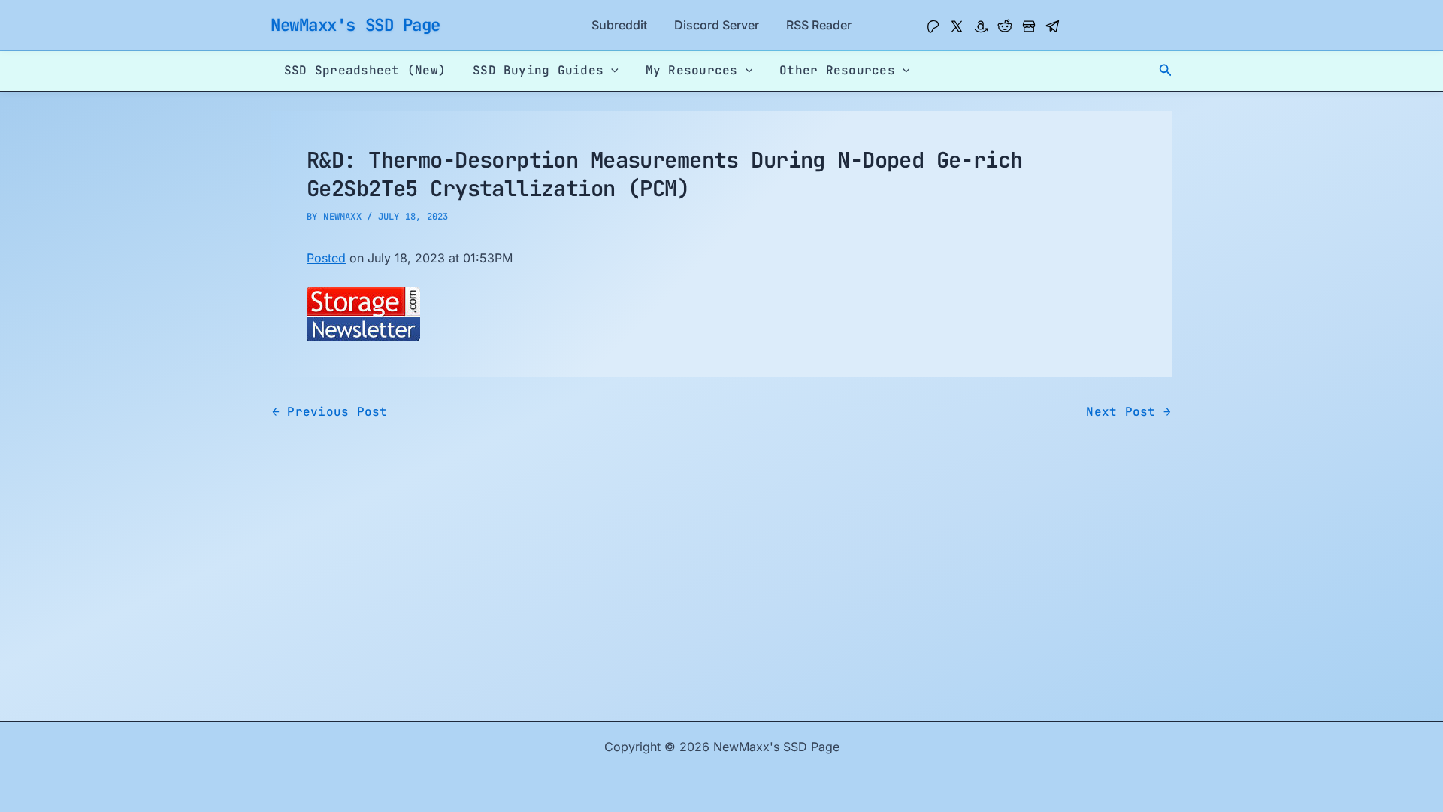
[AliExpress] (1028, 26)
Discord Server (716, 24)
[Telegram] (1052, 26)
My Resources (692, 70)
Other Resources (837, 70)
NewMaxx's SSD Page (355, 25)
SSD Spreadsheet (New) (365, 70)
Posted (326, 257)
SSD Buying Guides (538, 70)
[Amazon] (980, 26)
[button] (1165, 70)
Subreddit (619, 24)
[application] (611, 70)
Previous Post (330, 412)
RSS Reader (819, 24)
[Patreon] (932, 26)
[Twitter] (956, 26)
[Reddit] (1004, 26)
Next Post (1128, 412)
